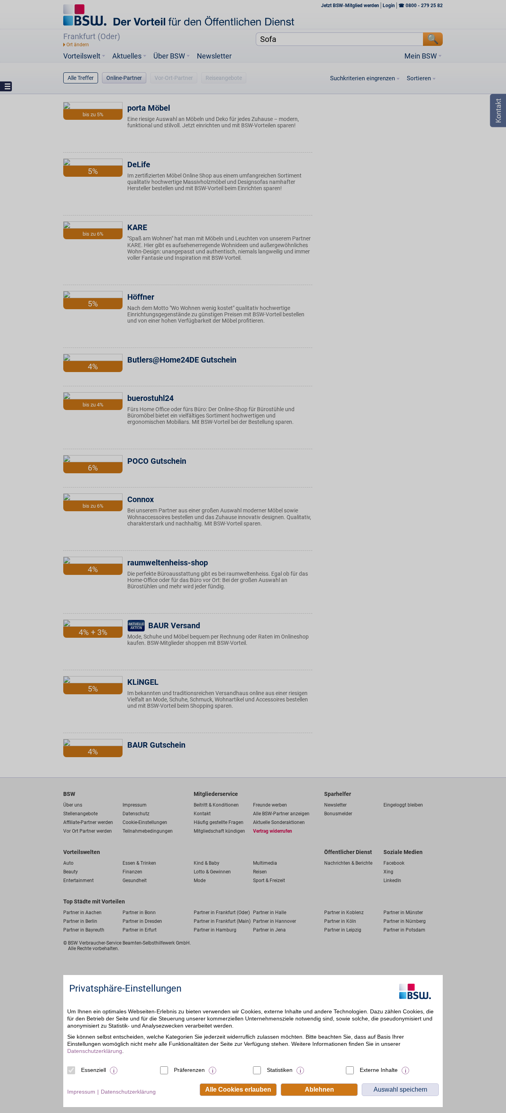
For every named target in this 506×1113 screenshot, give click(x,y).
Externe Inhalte (379, 1070)
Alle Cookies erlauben (238, 1089)
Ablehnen (319, 1089)
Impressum (81, 1091)
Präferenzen (189, 1070)
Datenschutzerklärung (94, 1051)
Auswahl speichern (400, 1089)
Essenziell (93, 1070)
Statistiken (280, 1070)
